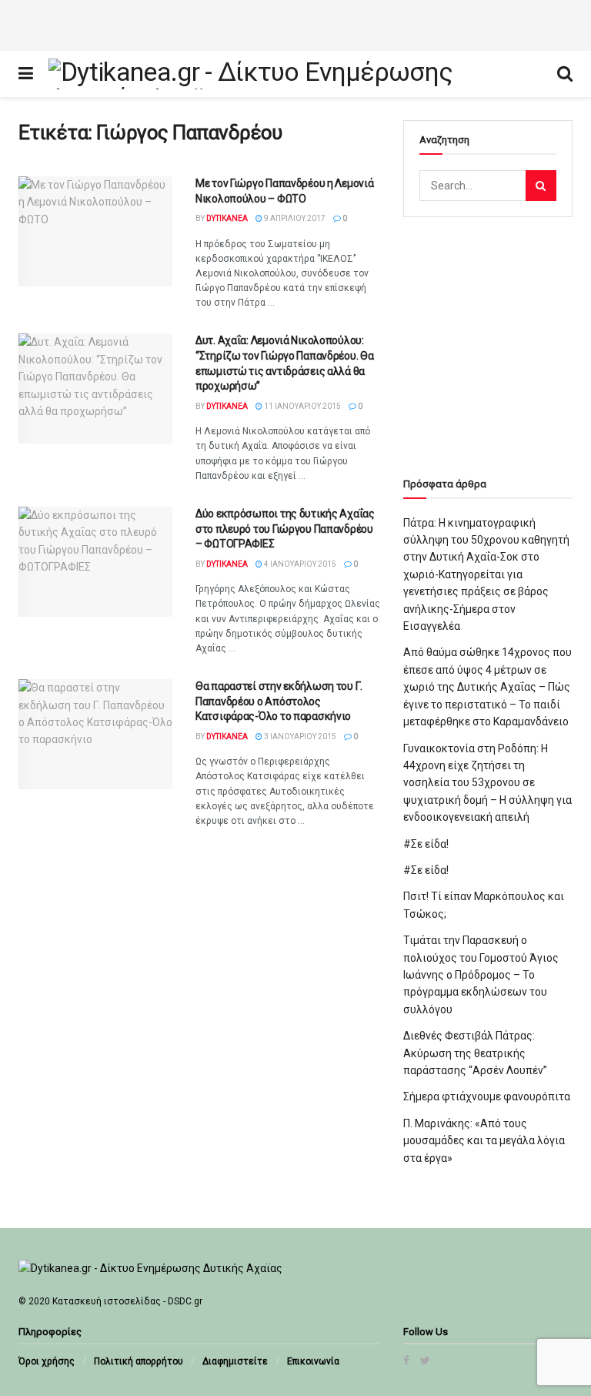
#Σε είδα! (426, 844)
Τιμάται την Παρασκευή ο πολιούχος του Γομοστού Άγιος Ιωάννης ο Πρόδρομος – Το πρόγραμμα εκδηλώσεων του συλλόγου (481, 975)
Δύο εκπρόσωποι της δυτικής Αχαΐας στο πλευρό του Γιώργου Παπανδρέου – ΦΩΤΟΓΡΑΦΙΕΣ (285, 528)
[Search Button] (541, 185)
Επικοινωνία (313, 1361)
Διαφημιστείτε (235, 1361)
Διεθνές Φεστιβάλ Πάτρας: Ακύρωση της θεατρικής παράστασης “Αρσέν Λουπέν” (475, 1052)
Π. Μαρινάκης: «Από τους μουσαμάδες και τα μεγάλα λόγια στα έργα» (484, 1140)
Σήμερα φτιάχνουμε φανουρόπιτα (486, 1096)
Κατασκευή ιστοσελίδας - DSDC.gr (127, 1301)
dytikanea (227, 218)
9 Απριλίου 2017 (294, 218)
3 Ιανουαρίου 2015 (299, 736)
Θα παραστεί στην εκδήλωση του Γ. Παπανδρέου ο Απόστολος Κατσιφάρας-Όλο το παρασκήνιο (278, 701)
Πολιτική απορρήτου (138, 1361)
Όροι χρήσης (46, 1361)
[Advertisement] (295, 23)
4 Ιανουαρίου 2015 (299, 564)
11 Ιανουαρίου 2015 (301, 406)
